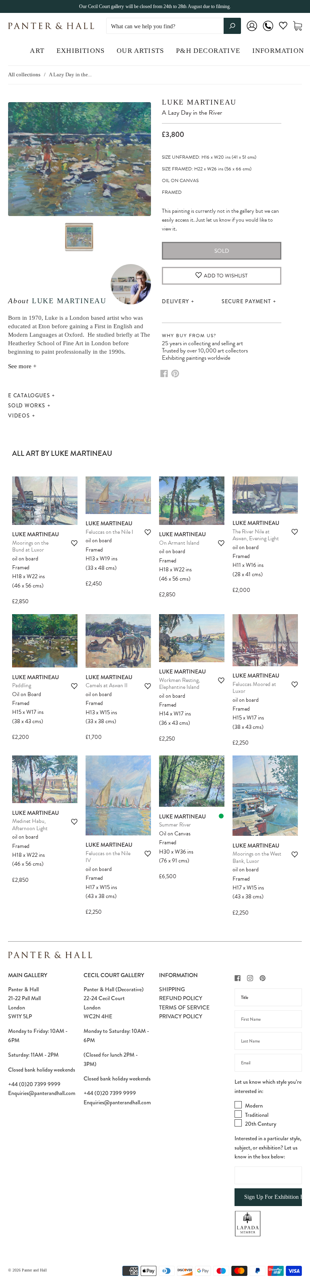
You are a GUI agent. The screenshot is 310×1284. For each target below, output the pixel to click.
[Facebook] (164, 373)
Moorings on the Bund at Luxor (30, 546)
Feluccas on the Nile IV (108, 857)
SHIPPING (172, 989)
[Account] (252, 31)
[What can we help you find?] (173, 26)
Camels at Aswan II (107, 685)
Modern (254, 1105)
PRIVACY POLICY (180, 1016)
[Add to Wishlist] (74, 543)
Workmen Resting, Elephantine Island (179, 684)
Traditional (256, 1115)
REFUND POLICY (180, 998)
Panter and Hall (34, 1270)
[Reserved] (221, 816)
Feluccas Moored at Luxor (254, 688)
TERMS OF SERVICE (184, 1007)
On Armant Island (179, 543)
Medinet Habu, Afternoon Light (30, 825)
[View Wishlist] (283, 27)
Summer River (175, 824)
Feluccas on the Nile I (109, 532)
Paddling (21, 685)
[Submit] (232, 26)
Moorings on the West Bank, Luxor (256, 857)
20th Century (260, 1124)
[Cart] (297, 26)
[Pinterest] (175, 373)
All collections (24, 74)
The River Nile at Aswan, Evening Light (255, 535)
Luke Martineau (69, 301)
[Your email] (268, 1063)
